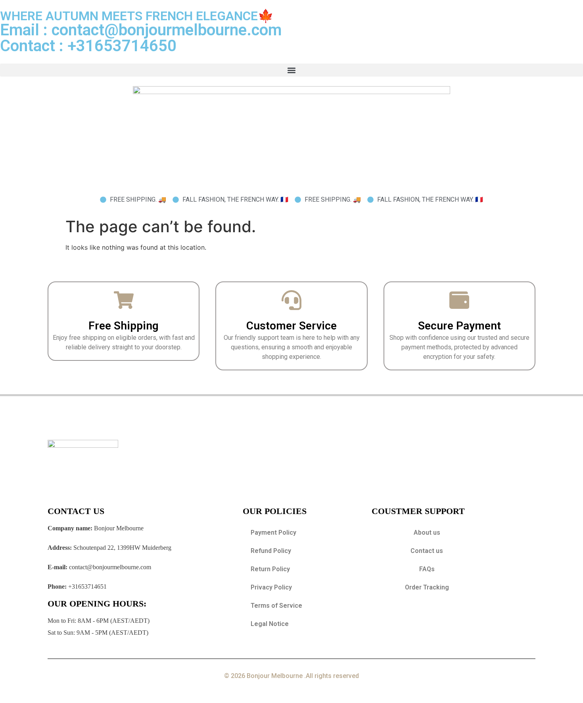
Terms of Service (276, 605)
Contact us (426, 551)
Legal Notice (270, 624)
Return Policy (270, 569)
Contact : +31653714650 (88, 46)
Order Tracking (427, 587)
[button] (291, 70)
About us (427, 532)
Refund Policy (271, 551)
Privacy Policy (271, 587)
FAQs (427, 569)
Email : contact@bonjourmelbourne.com (141, 30)
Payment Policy (273, 532)
